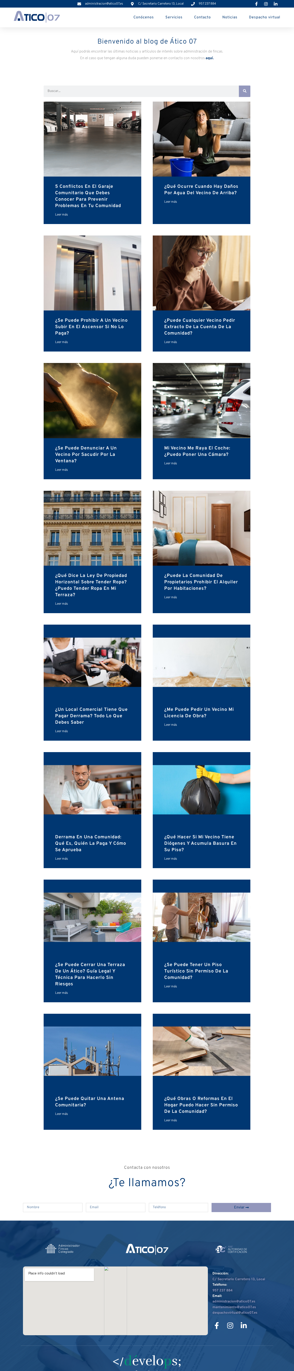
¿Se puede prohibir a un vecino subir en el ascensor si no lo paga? (91, 327)
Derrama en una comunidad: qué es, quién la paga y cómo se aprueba (90, 843)
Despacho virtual (264, 17)
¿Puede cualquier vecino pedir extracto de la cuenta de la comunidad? (199, 327)
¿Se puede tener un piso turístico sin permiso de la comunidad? (196, 971)
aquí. (210, 58)
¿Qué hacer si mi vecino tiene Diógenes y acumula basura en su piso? (200, 843)
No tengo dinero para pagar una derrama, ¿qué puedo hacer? (196, 1232)
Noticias (229, 17)
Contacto (202, 17)
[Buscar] (244, 91)
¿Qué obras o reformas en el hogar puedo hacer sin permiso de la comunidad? (201, 1105)
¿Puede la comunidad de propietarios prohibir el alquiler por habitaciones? (201, 582)
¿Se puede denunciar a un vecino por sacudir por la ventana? (86, 454)
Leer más (61, 215)
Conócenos (143, 17)
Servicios (174, 17)
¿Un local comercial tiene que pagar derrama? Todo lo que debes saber (91, 716)
